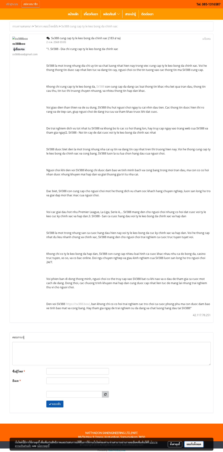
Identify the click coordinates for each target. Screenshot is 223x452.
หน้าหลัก (73, 14)
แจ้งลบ (206, 39)
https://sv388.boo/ (78, 304)
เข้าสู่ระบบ (12, 4)
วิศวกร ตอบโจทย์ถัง (46, 26)
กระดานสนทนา (22, 26)
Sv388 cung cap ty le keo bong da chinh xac (89, 26)
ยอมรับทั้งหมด (194, 444)
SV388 (100, 86)
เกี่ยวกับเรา (91, 14)
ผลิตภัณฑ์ (110, 14)
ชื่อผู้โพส (18, 371)
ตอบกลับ (56, 403)
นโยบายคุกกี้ (43, 445)
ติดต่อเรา (147, 14)
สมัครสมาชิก (30, 4)
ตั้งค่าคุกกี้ (175, 444)
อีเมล (16, 381)
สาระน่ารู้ (130, 14)
